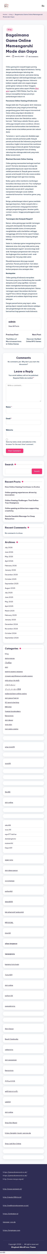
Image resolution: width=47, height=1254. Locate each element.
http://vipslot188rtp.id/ (12, 1197)
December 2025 (11, 575)
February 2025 (11, 615)
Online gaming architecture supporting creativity (22, 509)
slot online (9, 802)
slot (6, 667)
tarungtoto (10, 954)
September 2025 (11, 583)
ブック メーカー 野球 (13, 689)
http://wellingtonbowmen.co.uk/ (16, 1205)
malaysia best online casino (16, 694)
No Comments (33, 56)
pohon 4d (9, 996)
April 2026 (9, 561)
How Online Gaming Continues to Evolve (22, 487)
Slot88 (7, 792)
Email (9, 418)
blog (10, 29)
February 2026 (11, 565)
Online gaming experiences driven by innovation (21, 493)
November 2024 (11, 629)
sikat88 (8, 825)
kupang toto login (12, 964)
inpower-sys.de (9, 1222)
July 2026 (9, 547)
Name (9, 407)
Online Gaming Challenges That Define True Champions (21, 501)
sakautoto (9, 1049)
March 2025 (9, 611)
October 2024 (11, 633)
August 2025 (10, 588)
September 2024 (12, 638)
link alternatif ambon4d (14, 912)
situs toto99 (10, 747)
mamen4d (9, 843)
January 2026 (10, 570)
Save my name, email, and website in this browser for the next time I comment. (21, 443)
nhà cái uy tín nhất (12, 680)
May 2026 (9, 556)
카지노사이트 (10, 1081)
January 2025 (10, 620)
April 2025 (9, 606)
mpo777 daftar (11, 834)
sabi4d (8, 1102)
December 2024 (11, 624)
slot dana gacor (11, 870)
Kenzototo (9, 716)
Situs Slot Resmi (11, 1123)
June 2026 (9, 552)
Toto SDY (9, 975)
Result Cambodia (11, 1039)
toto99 (8, 763)
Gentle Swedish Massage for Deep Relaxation (20, 517)
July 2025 (9, 593)
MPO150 (8, 707)
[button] (13, 326)
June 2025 (9, 597)
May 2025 (9, 602)
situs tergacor (11, 943)
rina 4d (8, 933)
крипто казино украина (14, 671)
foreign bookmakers (13, 711)
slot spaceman (11, 1060)
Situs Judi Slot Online (13, 1144)
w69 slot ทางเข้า (11, 1091)
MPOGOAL (9, 922)
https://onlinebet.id (10, 1214)
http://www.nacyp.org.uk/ (13, 1179)
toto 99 (8, 830)
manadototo (10, 1006)
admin (12, 321)
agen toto (9, 860)
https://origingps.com (11, 1230)
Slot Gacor (9, 1029)
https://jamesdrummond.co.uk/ (15, 1172)
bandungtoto (10, 839)
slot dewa (9, 720)
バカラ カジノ (10, 685)
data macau (10, 658)
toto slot (8, 724)
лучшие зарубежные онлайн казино (19, 676)
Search (9, 464)
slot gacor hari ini (12, 698)
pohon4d (8, 891)
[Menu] (43, 5)
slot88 (2, 1252)
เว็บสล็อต (8, 663)
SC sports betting (12, 702)
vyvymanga (9, 881)
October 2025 (10, 579)
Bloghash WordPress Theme (23, 1247)
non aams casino (11, 729)
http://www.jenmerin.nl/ (12, 1189)
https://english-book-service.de (18, 1133)
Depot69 (8, 848)
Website (9, 430)
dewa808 (9, 902)
